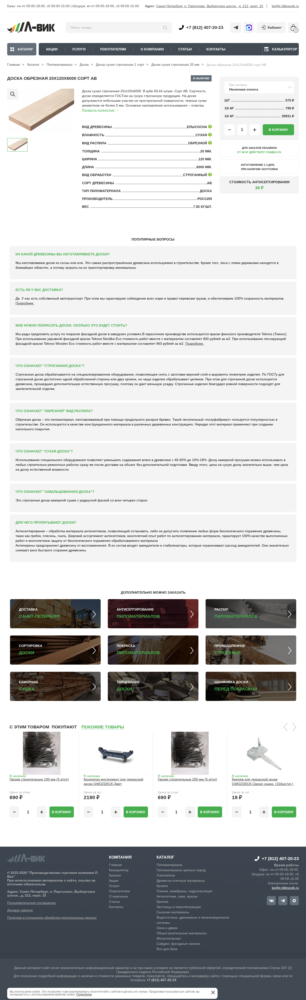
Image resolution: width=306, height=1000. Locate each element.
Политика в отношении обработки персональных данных (52, 917)
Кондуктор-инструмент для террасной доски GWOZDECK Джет (113, 781)
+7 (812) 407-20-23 (204, 27)
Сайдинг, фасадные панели (178, 944)
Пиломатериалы (59, 64)
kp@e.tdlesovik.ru (285, 6)
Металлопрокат (169, 938)
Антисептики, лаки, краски (177, 896)
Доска (84, 64)
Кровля (162, 886)
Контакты (116, 907)
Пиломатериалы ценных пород (181, 870)
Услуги (114, 886)
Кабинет (275, 27)
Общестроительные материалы (182, 933)
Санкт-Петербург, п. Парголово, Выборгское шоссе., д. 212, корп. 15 (209, 6)
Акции (113, 880)
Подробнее (84, 994)
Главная (13, 64)
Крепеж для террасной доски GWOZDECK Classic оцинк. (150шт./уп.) (262, 781)
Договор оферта (20, 910)
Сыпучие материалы (173, 912)
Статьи (114, 901)
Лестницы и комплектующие (179, 907)
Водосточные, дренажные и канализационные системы (193, 920)
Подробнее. (25, 303)
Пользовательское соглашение (31, 903)
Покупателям (119, 891)
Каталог (25, 49)
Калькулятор (284, 49)
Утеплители (166, 875)
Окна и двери (167, 928)
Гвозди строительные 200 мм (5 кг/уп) (187, 779)
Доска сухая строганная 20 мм (175, 64)
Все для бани (167, 949)
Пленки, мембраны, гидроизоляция (184, 891)
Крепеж (162, 901)
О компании (118, 896)
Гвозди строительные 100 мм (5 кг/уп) (39, 779)
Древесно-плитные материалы (181, 880)
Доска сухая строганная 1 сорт (120, 64)
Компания (120, 857)
